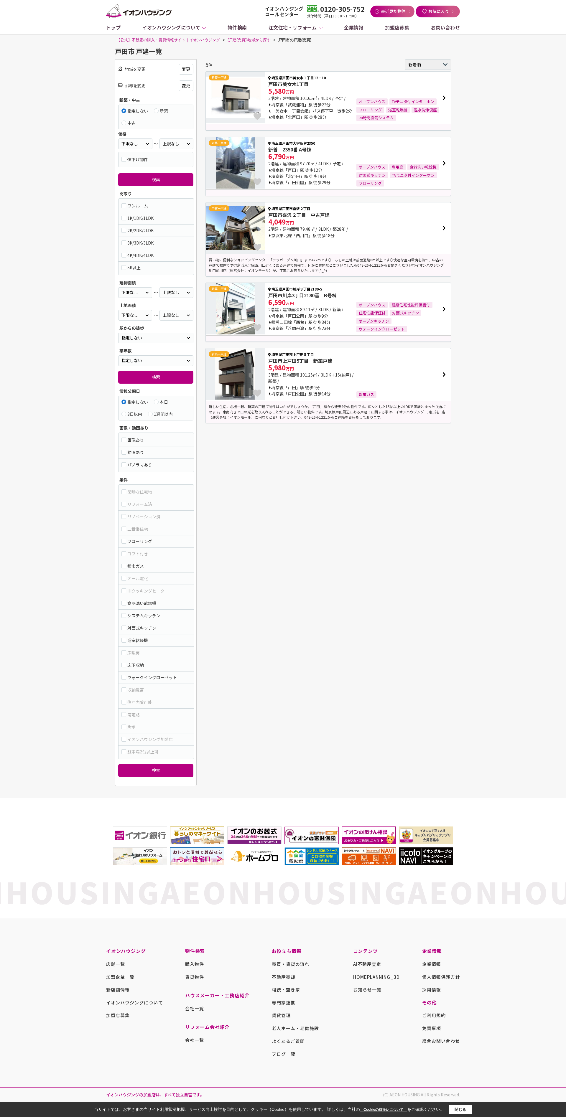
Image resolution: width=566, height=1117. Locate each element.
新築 (164, 111)
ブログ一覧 (283, 1054)
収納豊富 (135, 690)
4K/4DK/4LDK (140, 255)
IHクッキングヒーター (148, 591)
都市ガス (135, 566)
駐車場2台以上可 (143, 752)
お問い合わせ (445, 27)
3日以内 (134, 414)
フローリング (139, 541)
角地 (131, 727)
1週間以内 (163, 414)
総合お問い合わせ (441, 1041)
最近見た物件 (393, 11)
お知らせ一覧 (367, 989)
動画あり (135, 452)
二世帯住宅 (137, 529)
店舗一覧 (115, 964)
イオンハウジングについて (171, 27)
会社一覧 (194, 1008)
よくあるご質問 (288, 1041)
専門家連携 (283, 1002)
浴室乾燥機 (137, 640)
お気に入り (438, 11)
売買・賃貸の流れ (291, 964)
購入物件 (194, 964)
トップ (113, 27)
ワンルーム (137, 206)
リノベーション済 (143, 516)
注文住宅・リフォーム (293, 27)
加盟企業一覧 (120, 977)
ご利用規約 (434, 1015)
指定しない (137, 111)
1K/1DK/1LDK (140, 218)
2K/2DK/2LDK (140, 230)
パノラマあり (139, 465)
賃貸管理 (281, 1015)
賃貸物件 (194, 977)
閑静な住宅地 (139, 492)
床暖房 (133, 653)
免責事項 (431, 1028)
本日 (164, 402)
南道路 (133, 714)
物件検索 (237, 27)
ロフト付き (137, 554)
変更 (186, 69)
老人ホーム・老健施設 (295, 1028)
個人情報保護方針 (441, 977)
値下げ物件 (137, 159)
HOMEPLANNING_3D (376, 977)
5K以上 (134, 267)
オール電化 (137, 578)
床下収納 (135, 665)
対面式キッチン (141, 628)
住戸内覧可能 (139, 702)
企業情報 (353, 27)
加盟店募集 (397, 27)
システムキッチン (143, 615)
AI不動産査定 (367, 964)
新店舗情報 (118, 989)
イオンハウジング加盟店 (150, 739)
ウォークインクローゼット (152, 677)
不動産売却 (283, 977)
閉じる (460, 1109)
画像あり (135, 440)
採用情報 (431, 989)
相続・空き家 (286, 989)
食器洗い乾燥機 (141, 603)
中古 (131, 123)
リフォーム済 (139, 504)
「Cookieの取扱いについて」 (383, 1110)
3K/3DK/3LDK (140, 243)
